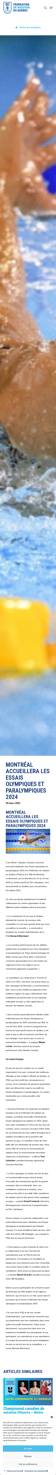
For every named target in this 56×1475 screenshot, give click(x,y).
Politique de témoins (15, 1471)
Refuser (28, 1456)
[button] (51, 1417)
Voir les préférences (28, 1464)
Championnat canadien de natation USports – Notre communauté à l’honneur (23, 1412)
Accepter (28, 1448)
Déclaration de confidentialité (36, 1471)
